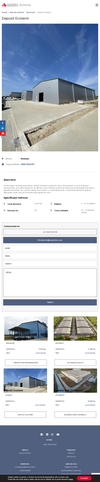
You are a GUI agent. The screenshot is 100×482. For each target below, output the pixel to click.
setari (71, 479)
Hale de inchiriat (17, 12)
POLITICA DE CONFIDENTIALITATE (71, 474)
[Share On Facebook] (2, 123)
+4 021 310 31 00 (51, 232)
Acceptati (84, 478)
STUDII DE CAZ (71, 456)
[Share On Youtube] (2, 133)
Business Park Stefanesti (75, 415)
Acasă (4, 12)
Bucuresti (31, 12)
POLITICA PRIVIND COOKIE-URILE (71, 470)
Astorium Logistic (75, 363)
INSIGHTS (71, 453)
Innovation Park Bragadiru (26, 363)
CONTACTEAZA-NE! (25, 470)
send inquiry (28, 164)
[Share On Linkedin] (2, 128)
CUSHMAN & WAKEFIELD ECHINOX (25, 467)
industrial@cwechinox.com (50, 240)
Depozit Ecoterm (25, 415)
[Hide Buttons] (1, 137)
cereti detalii (41, 353)
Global (49, 440)
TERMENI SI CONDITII (71, 467)
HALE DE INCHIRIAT (25, 453)
